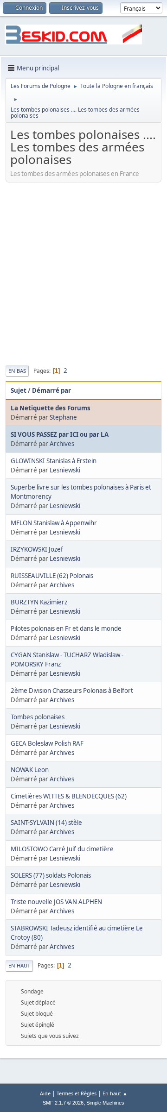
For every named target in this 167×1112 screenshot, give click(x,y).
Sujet (18, 390)
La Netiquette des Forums (50, 408)
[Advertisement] (83, 272)
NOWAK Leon (30, 770)
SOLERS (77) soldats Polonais (51, 875)
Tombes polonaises (37, 717)
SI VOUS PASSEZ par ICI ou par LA (60, 434)
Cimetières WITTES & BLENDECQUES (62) (69, 796)
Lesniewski (65, 470)
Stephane (63, 417)
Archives (62, 444)
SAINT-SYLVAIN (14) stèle (46, 822)
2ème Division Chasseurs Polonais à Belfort (72, 690)
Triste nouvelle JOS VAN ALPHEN (56, 902)
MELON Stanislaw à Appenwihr (54, 523)
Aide (45, 1093)
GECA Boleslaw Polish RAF (47, 743)
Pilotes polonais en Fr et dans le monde (66, 628)
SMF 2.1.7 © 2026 (63, 1103)
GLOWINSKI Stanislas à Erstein (53, 461)
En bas (17, 370)
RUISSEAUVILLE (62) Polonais (52, 576)
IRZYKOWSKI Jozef (37, 549)
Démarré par (51, 390)
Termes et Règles (76, 1093)
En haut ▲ (115, 1093)
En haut (19, 965)
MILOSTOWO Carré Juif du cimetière (62, 849)
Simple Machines (105, 1103)
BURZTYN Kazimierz (39, 602)
